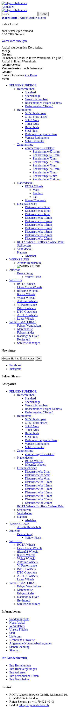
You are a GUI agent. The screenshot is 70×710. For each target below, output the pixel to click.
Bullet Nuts (32, 127)
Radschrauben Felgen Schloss (43, 102)
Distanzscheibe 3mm (37, 207)
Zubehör (14, 269)
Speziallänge (32, 95)
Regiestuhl (23, 339)
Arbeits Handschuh (29, 263)
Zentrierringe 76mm (45, 165)
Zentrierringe (25, 144)
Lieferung (15, 636)
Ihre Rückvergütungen (23, 669)
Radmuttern (24, 109)
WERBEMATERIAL (22, 322)
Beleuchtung (25, 273)
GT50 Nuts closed (36, 116)
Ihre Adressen (17, 672)
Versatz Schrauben (36, 99)
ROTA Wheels (34, 186)
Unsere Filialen (18, 629)
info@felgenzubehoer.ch (34, 705)
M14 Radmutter (34, 141)
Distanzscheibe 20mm (38, 235)
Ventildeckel (24, 249)
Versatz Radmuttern (37, 137)
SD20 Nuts (32, 120)
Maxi (36, 189)
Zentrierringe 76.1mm (46, 169)
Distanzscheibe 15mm (38, 224)
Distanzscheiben (27, 203)
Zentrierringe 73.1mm (46, 162)
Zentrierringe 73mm (45, 172)
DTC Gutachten (27, 311)
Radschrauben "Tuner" (39, 106)
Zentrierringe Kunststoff (39, 148)
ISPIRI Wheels (26, 308)
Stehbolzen (24, 245)
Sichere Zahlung (19, 647)
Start (12, 633)
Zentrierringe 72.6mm (46, 179)
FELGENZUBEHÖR (23, 85)
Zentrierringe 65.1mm (46, 151)
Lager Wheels (25, 318)
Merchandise (25, 329)
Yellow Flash (33, 276)
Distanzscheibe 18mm (38, 231)
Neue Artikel (17, 622)
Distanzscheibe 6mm (37, 214)
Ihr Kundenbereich (14, 658)
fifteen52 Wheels (35, 200)
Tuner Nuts (32, 123)
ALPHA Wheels (27, 315)
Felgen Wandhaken (29, 325)
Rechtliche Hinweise (22, 640)
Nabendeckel (25, 182)
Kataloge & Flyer (27, 336)
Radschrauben (26, 88)
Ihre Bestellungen (20, 665)
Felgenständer (25, 332)
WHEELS (15, 280)
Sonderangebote (19, 619)
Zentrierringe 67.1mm (46, 155)
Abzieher (30, 256)
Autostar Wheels (27, 301)
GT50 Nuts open (35, 113)
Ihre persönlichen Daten (24, 676)
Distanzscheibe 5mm (37, 210)
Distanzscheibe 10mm (38, 217)
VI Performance (27, 304)
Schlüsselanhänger (28, 343)
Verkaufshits (16, 626)
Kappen (22, 252)
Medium (38, 193)
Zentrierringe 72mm (45, 158)
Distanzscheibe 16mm (38, 228)
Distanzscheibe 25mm (38, 238)
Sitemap (14, 650)
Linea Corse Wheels (29, 287)
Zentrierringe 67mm (45, 176)
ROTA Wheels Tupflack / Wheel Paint (40, 242)
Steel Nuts (31, 130)
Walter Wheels (26, 297)
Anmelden (8, 6)
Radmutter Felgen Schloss (41, 134)
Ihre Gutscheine (19, 679)
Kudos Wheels (26, 294)
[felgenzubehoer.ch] (14, 3)
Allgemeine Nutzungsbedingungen (30, 643)
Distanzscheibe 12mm (38, 221)
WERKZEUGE (19, 259)
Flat (35, 196)
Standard (30, 92)
